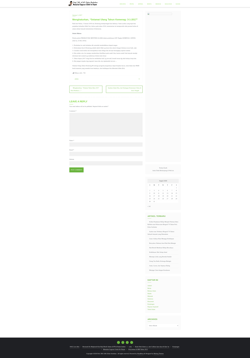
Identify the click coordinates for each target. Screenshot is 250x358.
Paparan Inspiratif (153, 307)
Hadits (149, 293)
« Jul (149, 206)
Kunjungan (151, 304)
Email (71, 150)
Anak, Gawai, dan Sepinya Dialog (159, 265)
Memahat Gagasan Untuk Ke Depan (114, 349)
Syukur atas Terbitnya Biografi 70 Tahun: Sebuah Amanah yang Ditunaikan (161, 233)
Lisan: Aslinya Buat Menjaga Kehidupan (161, 238)
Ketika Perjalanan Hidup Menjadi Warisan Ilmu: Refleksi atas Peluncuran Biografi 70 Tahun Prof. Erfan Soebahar (163, 224)
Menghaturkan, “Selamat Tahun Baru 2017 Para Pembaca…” (85, 89)
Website (71, 159)
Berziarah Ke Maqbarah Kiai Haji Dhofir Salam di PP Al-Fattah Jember (104, 346)
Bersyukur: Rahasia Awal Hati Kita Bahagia (162, 243)
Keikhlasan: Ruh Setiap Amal (158, 252)
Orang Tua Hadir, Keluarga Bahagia (160, 261)
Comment (72, 111)
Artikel (150, 285)
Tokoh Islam (151, 309)
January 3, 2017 (77, 15)
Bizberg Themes (159, 353)
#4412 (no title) (74, 346)
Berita (149, 288)
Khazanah (151, 301)
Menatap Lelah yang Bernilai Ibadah (160, 256)
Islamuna (150, 299)
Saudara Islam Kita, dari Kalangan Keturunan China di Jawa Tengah (124, 89)
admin (76, 79)
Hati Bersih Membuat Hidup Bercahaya (161, 247)
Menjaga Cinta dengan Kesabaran (159, 270)
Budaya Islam (152, 291)
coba (130, 346)
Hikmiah (150, 296)
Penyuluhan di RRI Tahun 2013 (138, 349)
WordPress (140, 353)
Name (71, 140)
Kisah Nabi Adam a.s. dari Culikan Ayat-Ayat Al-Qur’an (152, 346)
